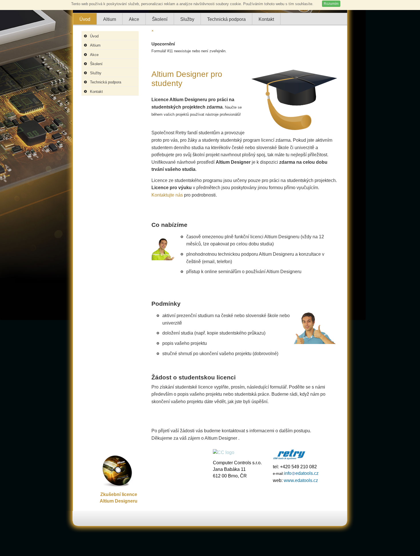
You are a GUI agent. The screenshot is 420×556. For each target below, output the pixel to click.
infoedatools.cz (301, 473)
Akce (94, 55)
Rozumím (331, 4)
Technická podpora (105, 82)
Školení (96, 64)
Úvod (94, 36)
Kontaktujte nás (167, 195)
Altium (95, 45)
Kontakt (96, 91)
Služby (95, 73)
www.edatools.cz (301, 480)
